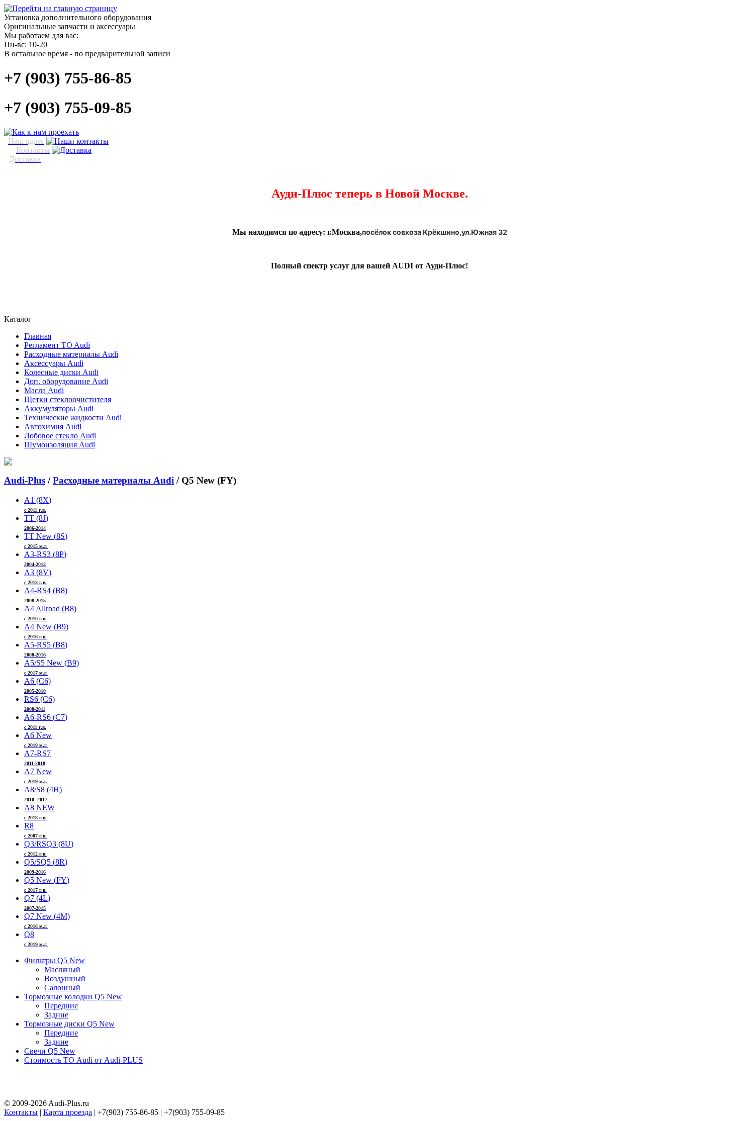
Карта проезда (67, 1112)
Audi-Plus (24, 480)
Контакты (21, 1112)
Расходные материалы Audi (113, 480)
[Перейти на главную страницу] (60, 8)
